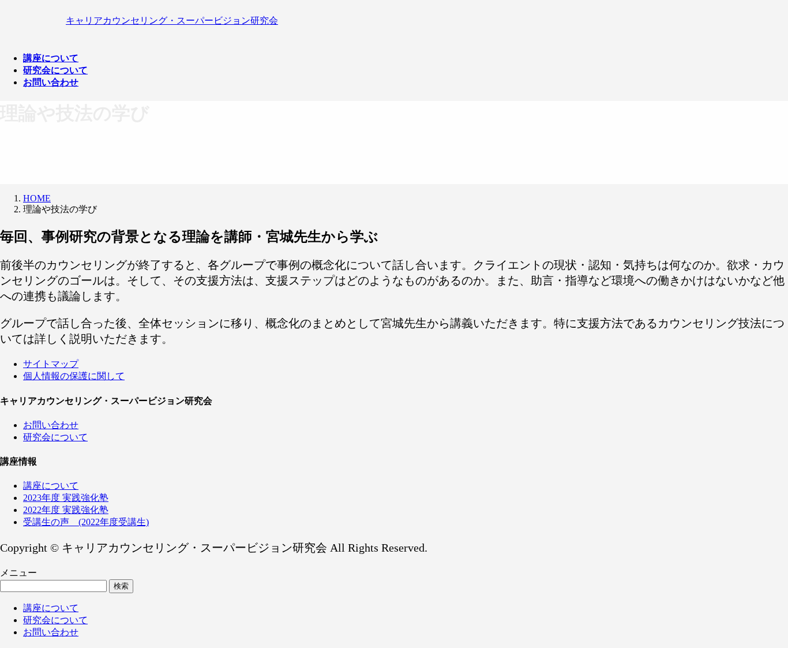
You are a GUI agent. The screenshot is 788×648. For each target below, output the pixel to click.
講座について (50, 485)
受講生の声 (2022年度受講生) (86, 522)
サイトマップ (50, 364)
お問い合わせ (50, 425)
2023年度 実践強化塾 (65, 498)
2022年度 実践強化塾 (65, 510)
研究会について (55, 437)
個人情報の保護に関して (74, 376)
